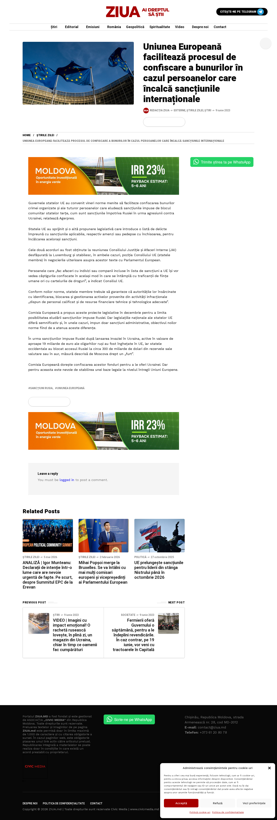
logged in (67, 480)
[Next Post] (168, 623)
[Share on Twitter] (155, 121)
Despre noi (30, 803)
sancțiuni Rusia (41, 388)
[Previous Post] (38, 623)
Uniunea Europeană (70, 388)
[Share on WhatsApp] (161, 121)
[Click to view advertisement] (103, 175)
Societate (128, 615)
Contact (96, 803)
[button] (269, 768)
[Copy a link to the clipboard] (180, 121)
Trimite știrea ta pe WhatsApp (225, 162)
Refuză (218, 803)
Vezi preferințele (254, 803)
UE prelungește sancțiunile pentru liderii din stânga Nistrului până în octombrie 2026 (158, 570)
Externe (179, 110)
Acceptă (181, 803)
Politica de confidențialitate (228, 812)
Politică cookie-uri (200, 812)
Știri (207, 110)
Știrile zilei (195, 110)
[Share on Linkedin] (168, 121)
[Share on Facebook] (148, 121)
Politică (140, 557)
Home (27, 135)
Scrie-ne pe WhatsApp (133, 719)
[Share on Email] (174, 121)
